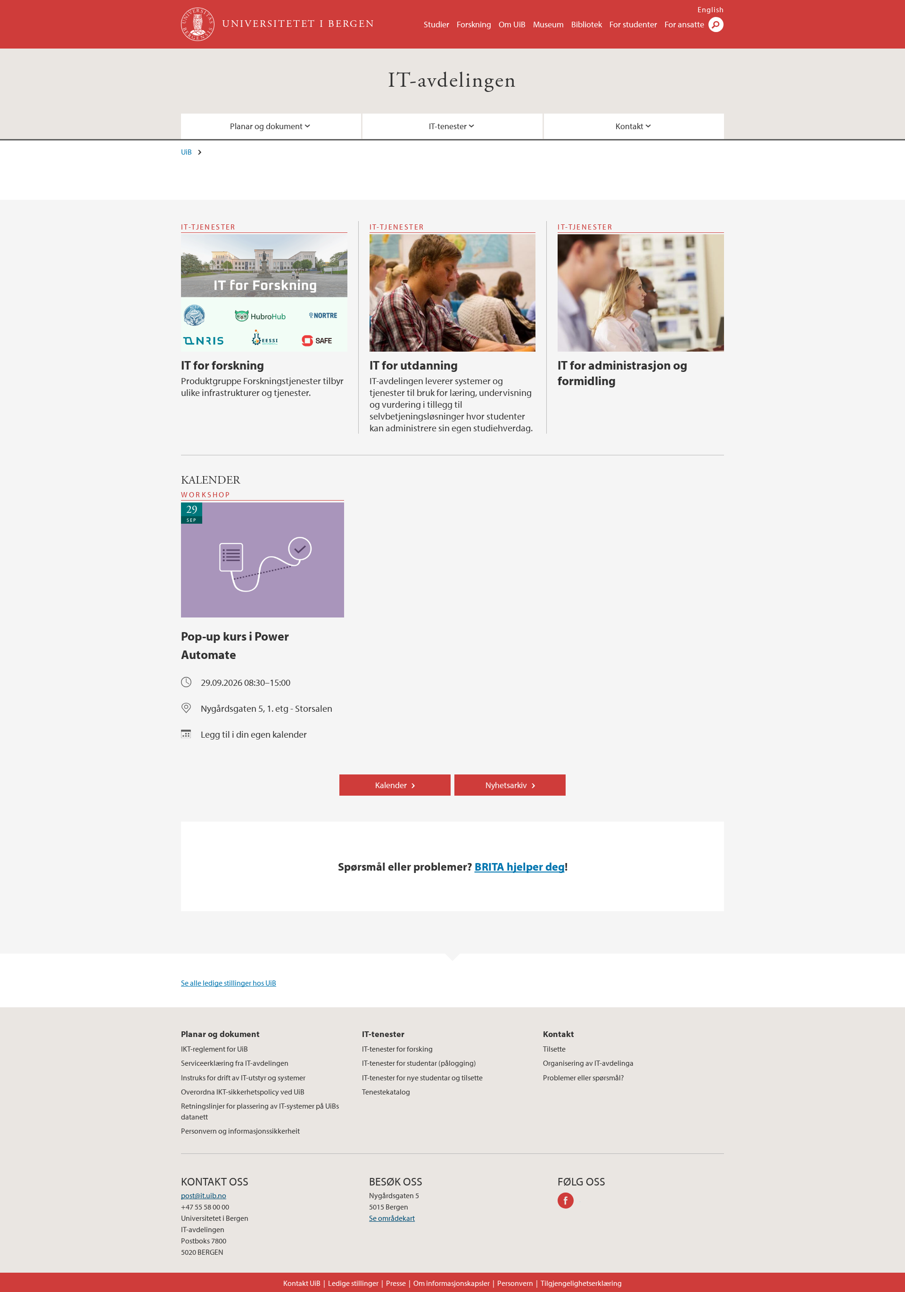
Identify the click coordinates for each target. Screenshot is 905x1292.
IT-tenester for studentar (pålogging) (419, 1063)
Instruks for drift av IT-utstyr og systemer (243, 1077)
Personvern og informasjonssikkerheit (240, 1131)
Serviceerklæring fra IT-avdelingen (234, 1063)
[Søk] (716, 24)
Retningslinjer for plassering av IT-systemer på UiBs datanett (260, 1111)
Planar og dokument (266, 126)
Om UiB (512, 24)
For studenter (633, 24)
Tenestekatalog (386, 1091)
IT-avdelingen (452, 80)
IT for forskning (222, 365)
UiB (186, 151)
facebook (569, 1202)
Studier (436, 24)
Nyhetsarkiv (506, 785)
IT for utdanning (414, 365)
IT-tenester (448, 126)
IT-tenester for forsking (397, 1048)
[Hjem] (198, 24)
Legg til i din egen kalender (254, 734)
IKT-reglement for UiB (214, 1048)
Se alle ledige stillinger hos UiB (228, 983)
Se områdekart (392, 1218)
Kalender (391, 785)
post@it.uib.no (203, 1195)
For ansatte (684, 24)
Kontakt (629, 126)
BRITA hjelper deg (520, 866)
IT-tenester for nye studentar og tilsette (422, 1077)
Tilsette (554, 1048)
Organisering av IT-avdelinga (588, 1063)
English (711, 9)
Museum (548, 24)
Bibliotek (586, 24)
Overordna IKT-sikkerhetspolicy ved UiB (242, 1091)
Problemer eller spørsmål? (583, 1077)
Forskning (474, 24)
